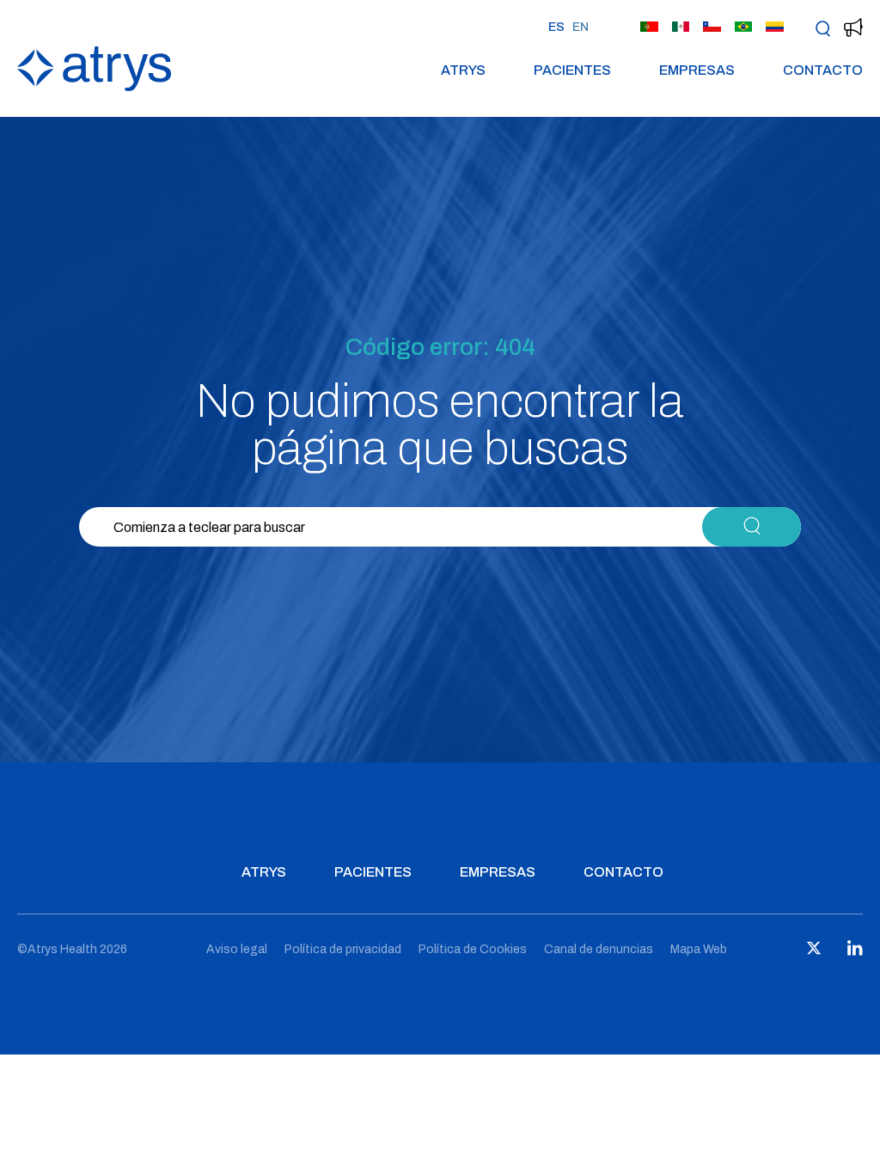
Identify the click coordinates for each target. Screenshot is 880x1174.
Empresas (697, 70)
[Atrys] (94, 86)
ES (556, 27)
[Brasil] (744, 27)
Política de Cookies (473, 949)
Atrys (463, 70)
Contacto (823, 70)
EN (580, 27)
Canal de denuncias (598, 949)
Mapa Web (698, 949)
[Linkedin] (855, 951)
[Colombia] (775, 27)
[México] (681, 27)
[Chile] (712, 27)
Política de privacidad (342, 949)
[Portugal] (649, 27)
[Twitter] (814, 951)
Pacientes (572, 70)
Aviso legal (236, 949)
